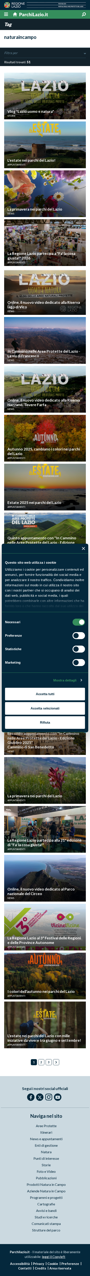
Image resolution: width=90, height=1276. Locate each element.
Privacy (38, 1264)
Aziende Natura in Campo (46, 1191)
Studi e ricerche (46, 1217)
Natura (46, 1152)
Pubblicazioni (46, 1178)
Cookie (52, 1264)
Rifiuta (45, 722)
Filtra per (10, 53)
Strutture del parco (46, 1230)
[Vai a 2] (56, 1062)
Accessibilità (20, 1264)
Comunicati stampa (46, 1223)
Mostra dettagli (65, 680)
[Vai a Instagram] (48, 1097)
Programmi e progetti (46, 1197)
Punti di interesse (46, 1158)
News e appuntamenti (46, 1139)
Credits (40, 1268)
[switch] (79, 635)
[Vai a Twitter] (39, 1097)
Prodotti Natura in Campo (46, 1184)
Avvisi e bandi (46, 1210)
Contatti (24, 1268)
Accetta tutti (45, 694)
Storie (46, 1165)
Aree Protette (46, 1126)
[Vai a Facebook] (31, 1097)
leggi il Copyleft (53, 1257)
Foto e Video (46, 1171)
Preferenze (70, 1264)
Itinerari (46, 1132)
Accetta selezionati (45, 708)
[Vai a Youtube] (57, 1097)
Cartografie (46, 1204)
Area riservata (60, 1268)
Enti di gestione (46, 1145)
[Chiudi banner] (83, 548)
